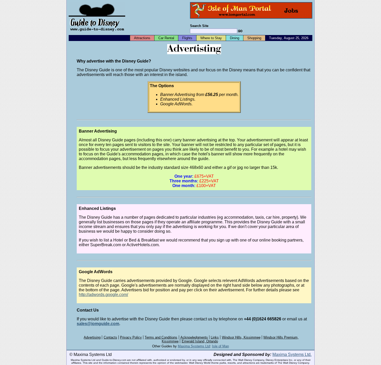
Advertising (92, 337)
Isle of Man (220, 346)
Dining (234, 38)
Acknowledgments (194, 337)
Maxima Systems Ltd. (292, 354)
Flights (187, 38)
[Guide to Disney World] (97, 33)
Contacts (110, 337)
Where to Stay (211, 38)
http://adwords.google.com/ (103, 294)
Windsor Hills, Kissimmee (241, 337)
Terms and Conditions (161, 337)
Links (215, 337)
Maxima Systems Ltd (194, 346)
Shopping (254, 38)
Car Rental (166, 38)
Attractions (142, 38)
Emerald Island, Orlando (200, 341)
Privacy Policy (131, 337)
